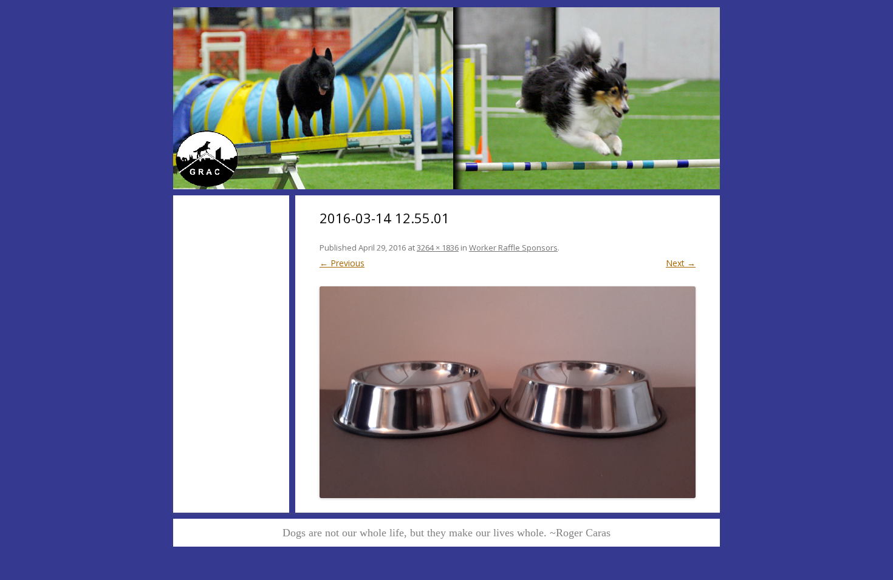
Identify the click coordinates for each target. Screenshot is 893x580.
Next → (681, 263)
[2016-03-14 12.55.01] (508, 391)
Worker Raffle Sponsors (513, 247)
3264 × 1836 (438, 247)
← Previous (342, 263)
